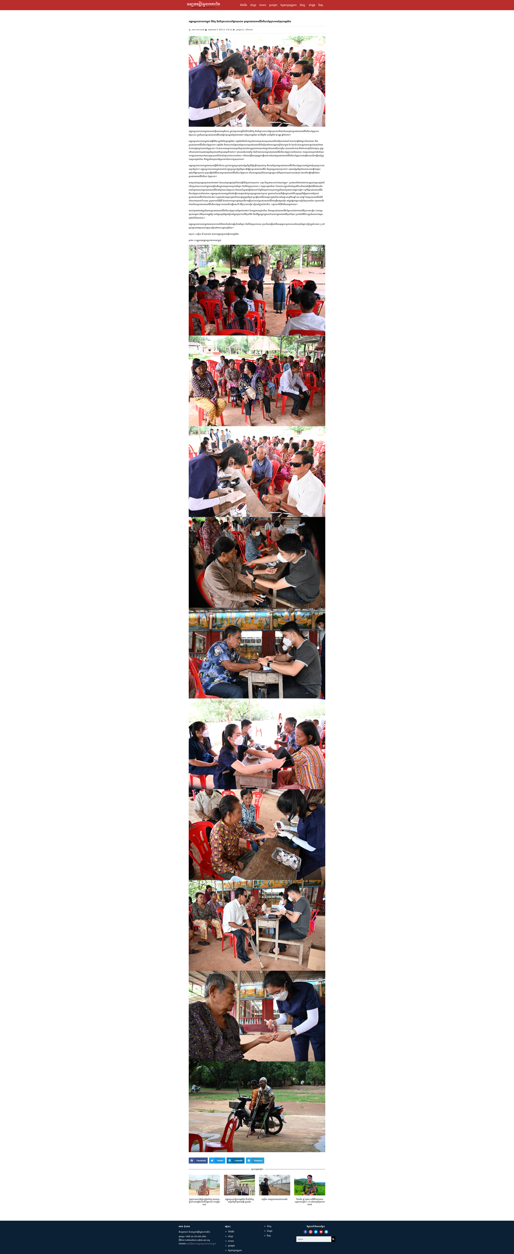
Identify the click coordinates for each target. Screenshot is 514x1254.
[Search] (333, 1239)
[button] (198, 1161)
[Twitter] (316, 1232)
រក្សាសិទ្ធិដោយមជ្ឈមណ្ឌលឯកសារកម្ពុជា (201, 1243)
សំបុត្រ (253, 5)
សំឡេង (312, 5)
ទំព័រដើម (243, 5)
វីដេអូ (320, 5)
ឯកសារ (262, 5)
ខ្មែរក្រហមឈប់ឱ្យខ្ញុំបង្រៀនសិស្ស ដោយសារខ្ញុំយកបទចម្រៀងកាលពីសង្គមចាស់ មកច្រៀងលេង (204, 1202)
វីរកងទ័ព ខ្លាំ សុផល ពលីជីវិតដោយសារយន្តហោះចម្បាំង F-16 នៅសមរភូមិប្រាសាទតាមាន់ (310, 1202)
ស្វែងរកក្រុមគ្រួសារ (288, 5)
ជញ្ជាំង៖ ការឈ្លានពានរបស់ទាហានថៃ (275, 1199)
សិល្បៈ (303, 5)
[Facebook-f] (305, 1232)
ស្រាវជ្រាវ (273, 5)
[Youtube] (321, 1232)
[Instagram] (310, 1232)
